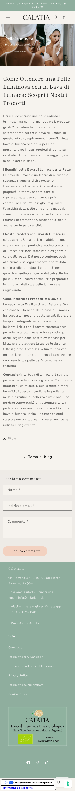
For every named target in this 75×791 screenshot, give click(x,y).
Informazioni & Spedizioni (26, 657)
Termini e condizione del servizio (31, 666)
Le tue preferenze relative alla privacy (32, 782)
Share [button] (12, 438)
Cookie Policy (17, 694)
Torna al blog (40, 456)
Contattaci (15, 647)
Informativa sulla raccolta (18, 787)
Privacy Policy (18, 675)
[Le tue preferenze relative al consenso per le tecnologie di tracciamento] (68, 784)
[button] (8, 17)
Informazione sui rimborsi (26, 685)
